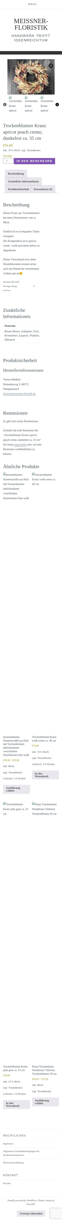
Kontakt (7, 1183)
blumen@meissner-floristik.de (19, 393)
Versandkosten (33, 150)
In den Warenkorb (34, 161)
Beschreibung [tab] (16, 173)
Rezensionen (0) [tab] (43, 189)
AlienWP (31, 1204)
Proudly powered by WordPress (22, 1200)
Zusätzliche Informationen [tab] (23, 181)
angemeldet (20, 444)
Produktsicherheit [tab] (18, 189)
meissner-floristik (31, 24)
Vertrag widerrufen (31, 1213)
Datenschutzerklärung (13, 1162)
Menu (32, 4)
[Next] (57, 104)
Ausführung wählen (13, 789)
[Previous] (5, 104)
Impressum (8, 1143)
